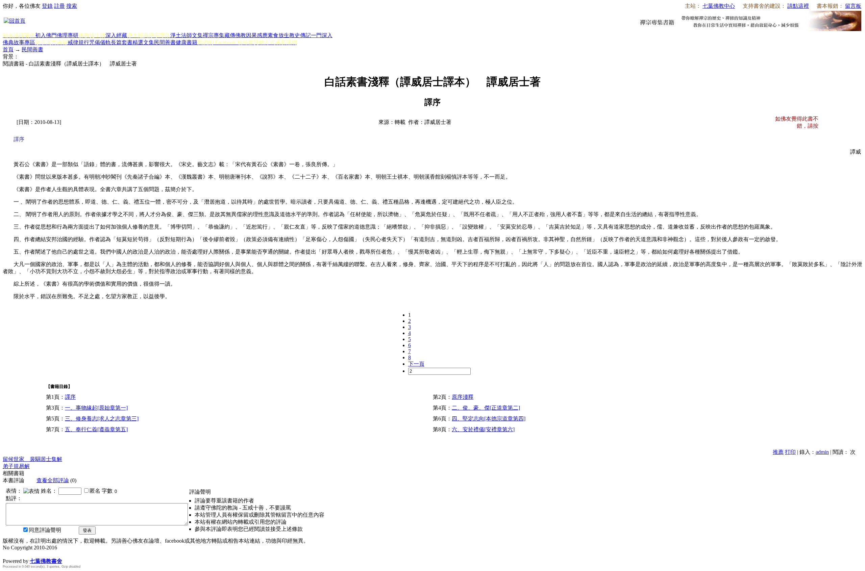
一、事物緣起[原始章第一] (96, 408)
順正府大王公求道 (36, 554)
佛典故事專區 (19, 42)
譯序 (70, 397)
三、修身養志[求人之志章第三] (102, 418)
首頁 (8, 49)
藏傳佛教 (235, 35)
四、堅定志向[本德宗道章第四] (488, 418)
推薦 (778, 452)
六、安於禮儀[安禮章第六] (483, 429)
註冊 (59, 6)
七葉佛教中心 (718, 6)
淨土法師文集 (186, 35)
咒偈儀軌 (100, 42)
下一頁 (416, 364)
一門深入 (321, 35)
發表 (87, 530)
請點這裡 (798, 6)
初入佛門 (46, 35)
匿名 (95, 491)
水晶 (8, 554)
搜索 (71, 6)
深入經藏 (116, 35)
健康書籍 (186, 42)
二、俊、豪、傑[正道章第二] (486, 408)
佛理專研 (67, 35)
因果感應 (257, 35)
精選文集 (143, 42)
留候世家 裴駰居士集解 (32, 459)
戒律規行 (78, 42)
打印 (790, 452)
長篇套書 (121, 42)
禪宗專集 (213, 35)
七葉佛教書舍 (46, 561)
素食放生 (278, 35)
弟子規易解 (16, 466)
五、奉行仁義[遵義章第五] (96, 429)
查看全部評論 (52, 480)
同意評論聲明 (45, 530)
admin (822, 452)
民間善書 (165, 42)
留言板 (853, 6)
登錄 (47, 6)
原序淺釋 (462, 397)
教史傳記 (300, 35)
